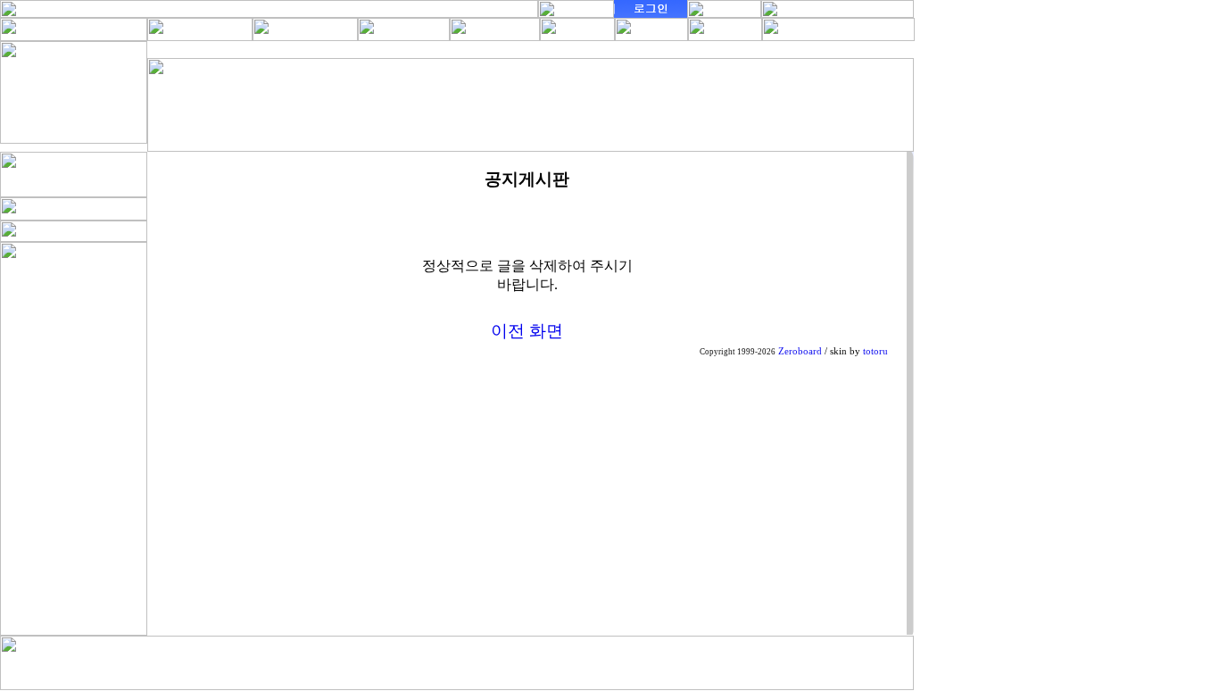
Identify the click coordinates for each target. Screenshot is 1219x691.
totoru (875, 351)
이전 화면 (527, 330)
